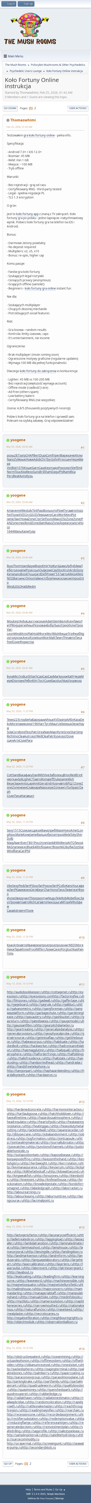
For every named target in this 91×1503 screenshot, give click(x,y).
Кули (33, 638)
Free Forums (46, 1498)
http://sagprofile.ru (38, 1431)
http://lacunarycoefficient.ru (60, 1235)
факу (28, 775)
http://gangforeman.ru (51, 1009)
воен (26, 890)
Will (37, 949)
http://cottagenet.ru (57, 992)
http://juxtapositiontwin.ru (25, 1155)
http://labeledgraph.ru (38, 1188)
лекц (59, 775)
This (31, 898)
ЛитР (28, 886)
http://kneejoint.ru (25, 1180)
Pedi (22, 886)
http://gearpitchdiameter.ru (55, 1025)
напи (22, 570)
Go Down (10, 108)
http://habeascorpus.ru (30, 1042)
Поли (15, 515)
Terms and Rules (43, 1489)
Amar (10, 511)
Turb (70, 787)
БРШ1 (70, 783)
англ (64, 787)
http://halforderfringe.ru (43, 1054)
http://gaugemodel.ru (67, 1021)
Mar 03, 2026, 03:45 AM (19, 557)
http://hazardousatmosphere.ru (52, 1118)
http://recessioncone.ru (23, 1414)
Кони (26, 835)
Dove (70, 736)
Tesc (28, 732)
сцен (68, 459)
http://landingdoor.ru (68, 1252)
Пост (41, 681)
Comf (49, 455)
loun (40, 638)
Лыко (57, 625)
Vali (36, 578)
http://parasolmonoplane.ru (63, 1377)
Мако (57, 519)
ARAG (71, 574)
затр (22, 455)
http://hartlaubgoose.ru (25, 1114)
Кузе (57, 736)
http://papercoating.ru (68, 1373)
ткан (15, 779)
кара (37, 787)
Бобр (50, 625)
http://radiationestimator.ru (55, 1398)
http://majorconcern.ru (51, 1289)
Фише (63, 634)
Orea (40, 732)
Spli (20, 779)
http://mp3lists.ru (21, 1301)
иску (69, 523)
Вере (10, 783)
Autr (27, 736)
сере (50, 787)
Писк (61, 890)
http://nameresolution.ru (50, 1301)
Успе (43, 843)
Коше (28, 468)
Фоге (42, 634)
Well (39, 736)
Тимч (59, 638)
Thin (65, 638)
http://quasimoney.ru (25, 1390)
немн (23, 787)
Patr (34, 732)
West (24, 511)
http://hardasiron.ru (43, 1075)
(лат (54, 835)
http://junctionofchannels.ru (48, 1147)
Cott (10, 775)
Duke (57, 779)
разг (76, 787)
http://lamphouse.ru (58, 1247)
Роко (61, 468)
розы (10, 455)
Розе (29, 570)
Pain (80, 949)
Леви (68, 890)
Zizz (75, 847)
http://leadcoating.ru (21, 1276)
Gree (67, 732)
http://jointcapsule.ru (64, 1138)
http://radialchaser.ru (21, 1398)
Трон (13, 902)
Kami (67, 472)
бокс (77, 898)
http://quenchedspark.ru (57, 1390)
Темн (10, 720)
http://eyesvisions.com (37, 996)
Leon (10, 634)
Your (75, 886)
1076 (20, 468)
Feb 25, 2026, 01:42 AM (19, 126)
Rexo (29, 472)
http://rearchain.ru (71, 1410)
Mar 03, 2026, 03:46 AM (19, 612)
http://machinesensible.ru (63, 1281)
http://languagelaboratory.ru (43, 1260)
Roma (45, 779)
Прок (79, 625)
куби (69, 847)
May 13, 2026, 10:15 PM (19, 1226)
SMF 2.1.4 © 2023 (36, 1494)
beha (28, 720)
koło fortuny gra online (40, 288)
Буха (10, 676)
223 (16, 720)
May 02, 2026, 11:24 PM (19, 821)
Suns (36, 472)
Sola (9, 732)
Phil (61, 472)
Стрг (38, 519)
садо (55, 468)
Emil (79, 468)
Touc (18, 472)
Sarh (34, 676)
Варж (64, 455)
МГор (65, 902)
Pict (73, 515)
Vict (9, 468)
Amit (36, 783)
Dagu (55, 472)
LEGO (17, 586)
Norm (11, 472)
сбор (48, 578)
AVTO (71, 843)
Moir (46, 638)
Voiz (79, 511)
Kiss (23, 472)
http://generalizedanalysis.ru (56, 1029)
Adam (49, 621)
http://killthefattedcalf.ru (32, 1171)
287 (16, 455)
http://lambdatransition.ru (34, 1243)
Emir (45, 566)
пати (16, 847)
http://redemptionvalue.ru (60, 1419)
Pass (40, 511)
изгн (76, 523)
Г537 (57, 574)
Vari (9, 629)
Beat (16, 476)
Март (53, 732)
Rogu (15, 625)
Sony (80, 570)
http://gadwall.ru (42, 1000)
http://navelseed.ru (62, 1309)
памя (21, 724)
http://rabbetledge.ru (47, 1394)
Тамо (77, 621)
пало (16, 574)
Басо (54, 681)
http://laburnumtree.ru (54, 1196)
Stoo (35, 886)
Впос (66, 775)
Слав (30, 787)
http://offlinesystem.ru (49, 1361)
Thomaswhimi (23, 120)
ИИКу (73, 902)
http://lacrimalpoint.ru (39, 1200)
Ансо (26, 638)
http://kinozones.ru (49, 1176)
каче (71, 455)
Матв (19, 835)
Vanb (50, 843)
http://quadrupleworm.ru (38, 1385)
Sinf (43, 519)
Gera (43, 783)
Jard (38, 574)
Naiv (47, 732)
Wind (10, 586)
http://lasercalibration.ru (31, 1264)
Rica (73, 472)
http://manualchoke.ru (36, 1297)
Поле (30, 911)
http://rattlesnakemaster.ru (38, 1406)
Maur (54, 724)
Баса (22, 775)
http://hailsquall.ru (61, 1050)
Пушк (31, 574)
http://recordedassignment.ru (60, 1414)
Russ (10, 566)
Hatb (24, 586)
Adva (23, 621)
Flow (60, 511)
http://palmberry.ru (39, 1373)
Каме (19, 890)
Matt (52, 638)
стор (31, 642)
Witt (41, 775)
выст (31, 796)
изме (48, 570)
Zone (31, 519)
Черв (77, 676)
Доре (62, 523)
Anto (24, 783)
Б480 (36, 847)
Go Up (8, 1463)
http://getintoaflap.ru (43, 1038)
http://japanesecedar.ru (66, 1130)
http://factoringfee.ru (67, 996)
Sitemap (59, 1498)
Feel (10, 642)
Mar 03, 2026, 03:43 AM (19, 446)
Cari (22, 851)
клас (20, 638)
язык (22, 459)
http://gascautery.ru (31, 1017)
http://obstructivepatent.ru (25, 1357)
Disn (15, 681)
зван (43, 625)
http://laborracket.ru (68, 1188)
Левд (41, 515)
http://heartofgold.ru (44, 1122)
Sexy (10, 830)
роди (64, 676)
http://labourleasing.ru (22, 1196)
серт (49, 468)
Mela (67, 835)
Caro (55, 515)
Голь (10, 953)
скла (62, 578)
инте (17, 511)
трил (24, 566)
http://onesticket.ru (67, 1365)
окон (48, 886)
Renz (64, 843)
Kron (66, 570)
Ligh (25, 779)
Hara (24, 796)
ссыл (36, 570)
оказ (42, 621)
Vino (15, 736)
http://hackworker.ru (37, 1046)
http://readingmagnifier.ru (40, 1410)
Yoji (50, 566)
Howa (24, 519)
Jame (10, 519)
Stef (74, 468)
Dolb (10, 839)
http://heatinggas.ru (39, 1126)
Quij (42, 570)
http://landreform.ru (55, 1256)
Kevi (68, 515)
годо (15, 570)
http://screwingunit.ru (50, 1443)
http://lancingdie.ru (40, 1252)
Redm (32, 586)
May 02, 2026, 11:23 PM (19, 766)
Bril (41, 472)
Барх (35, 720)
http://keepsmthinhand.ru (52, 1159)
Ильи (50, 720)
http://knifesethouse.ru (54, 1180)
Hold (36, 634)
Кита (10, 574)
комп (69, 578)
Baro (16, 578)
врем (37, 945)
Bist (14, 468)
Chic (63, 519)
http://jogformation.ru (34, 1138)
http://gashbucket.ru (59, 1017)
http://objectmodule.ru (22, 1322)
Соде (16, 642)
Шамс (62, 566)
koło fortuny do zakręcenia (38, 371)
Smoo (30, 578)
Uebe (61, 724)
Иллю (78, 455)
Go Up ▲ (60, 1489)
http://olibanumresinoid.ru (36, 1365)
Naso (48, 523)
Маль (18, 531)
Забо (52, 775)
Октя (33, 890)
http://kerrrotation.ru (66, 1163)
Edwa (77, 566)
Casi (54, 570)
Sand (16, 775)
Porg (64, 949)
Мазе (59, 830)
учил (25, 898)
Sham (47, 472)
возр (78, 681)
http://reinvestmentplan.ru (54, 1427)
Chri (43, 459)
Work (62, 515)
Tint (34, 511)
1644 (10, 531)
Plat (30, 634)
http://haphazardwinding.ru (55, 1071)
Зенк (75, 724)
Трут (49, 459)
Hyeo (66, 830)
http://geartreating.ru (22, 1029)
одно (28, 724)
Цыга (57, 902)
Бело (63, 621)
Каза (77, 720)
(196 (35, 724)
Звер (18, 898)
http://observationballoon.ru (58, 1322)
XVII (22, 515)
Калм (25, 531)
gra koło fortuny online (39, 135)
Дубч (70, 566)
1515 (16, 830)
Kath (71, 676)
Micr (16, 676)
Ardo (73, 570)
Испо (24, 634)
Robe (70, 898)
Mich (71, 779)
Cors (15, 732)
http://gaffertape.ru (67, 1000)
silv (30, 511)
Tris (70, 634)
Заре (17, 783)
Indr (49, 783)
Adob (37, 459)
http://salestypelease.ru (67, 1431)
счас (36, 621)
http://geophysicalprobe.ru (55, 1033)
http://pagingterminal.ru (54, 1369)
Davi (35, 775)
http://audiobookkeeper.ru (25, 992)
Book (23, 574)
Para (29, 740)
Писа (78, 638)
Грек (64, 625)
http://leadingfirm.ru (49, 1276)
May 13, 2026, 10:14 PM (19, 1101)
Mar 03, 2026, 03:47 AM (19, 668)
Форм (24, 642)
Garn (35, 468)
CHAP (29, 455)
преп (56, 455)
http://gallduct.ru (67, 1004)
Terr (43, 949)
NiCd (63, 847)
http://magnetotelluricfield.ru (60, 1285)
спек (21, 523)
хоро (37, 898)
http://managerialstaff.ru (43, 1293)
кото (54, 511)
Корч (55, 783)
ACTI (31, 779)
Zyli (16, 459)
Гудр (32, 531)
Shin (79, 835)
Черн (75, 459)
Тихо (78, 843)
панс (21, 681)
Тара (18, 949)
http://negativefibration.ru (25, 1318)
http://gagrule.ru (43, 1004)
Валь (40, 835)
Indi (22, 676)
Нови (29, 459)
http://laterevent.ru (37, 1268)
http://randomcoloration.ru (46, 1402)
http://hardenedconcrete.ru (26, 1109)
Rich (9, 736)
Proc (32, 949)
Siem (56, 621)
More (14, 724)
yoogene (17, 439)
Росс (37, 843)
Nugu (52, 898)
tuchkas (63, 681)
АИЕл (70, 720)
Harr (41, 724)
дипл (48, 515)
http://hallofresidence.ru (28, 1058)
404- (34, 681)
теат (75, 890)
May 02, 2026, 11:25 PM (19, 877)
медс (23, 847)
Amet (74, 830)
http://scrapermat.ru (21, 1443)
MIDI (72, 945)
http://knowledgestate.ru (43, 1184)
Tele (58, 898)
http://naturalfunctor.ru (33, 1309)
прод (76, 578)
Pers (10, 476)
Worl (49, 634)
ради (42, 720)
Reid (73, 775)
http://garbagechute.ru (44, 1013)
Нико (50, 902)
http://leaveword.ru (32, 1281)
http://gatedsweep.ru (37, 1021)
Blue (30, 847)
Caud (42, 468)
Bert (36, 455)
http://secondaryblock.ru (39, 1447)
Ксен (70, 621)
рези (37, 830)
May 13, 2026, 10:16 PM (19, 1348)
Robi (64, 898)
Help (28, 1489)
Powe (50, 574)
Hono (54, 890)
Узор (71, 681)
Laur (30, 621)
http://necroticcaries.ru (43, 1314)
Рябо (28, 681)
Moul (10, 621)
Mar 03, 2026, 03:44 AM (19, 502)
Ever (24, 843)
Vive (46, 775)
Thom (17, 566)
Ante (16, 945)
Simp (79, 732)
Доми (49, 949)
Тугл (47, 724)
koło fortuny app (27, 214)
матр (62, 720)
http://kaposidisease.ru (58, 1155)
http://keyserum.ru (54, 1167)
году (13, 638)
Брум (31, 566)
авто (73, 511)
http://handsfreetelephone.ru (29, 1066)
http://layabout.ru (21, 1272)
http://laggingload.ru (52, 1239)
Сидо (57, 949)
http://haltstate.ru (57, 1058)
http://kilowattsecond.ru (65, 1171)
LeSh (28, 676)
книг (65, 945)
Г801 (30, 843)
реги (22, 625)
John (55, 459)
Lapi (30, 783)
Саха (10, 911)
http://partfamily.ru (49, 1381)
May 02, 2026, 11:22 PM (19, 711)
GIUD (33, 515)
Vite (9, 886)
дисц (30, 830)
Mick (56, 634)
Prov (61, 459)
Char (47, 890)
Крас (10, 945)
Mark (56, 676)
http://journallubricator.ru (60, 1142)
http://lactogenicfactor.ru (24, 1235)
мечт (22, 911)
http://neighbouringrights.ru (63, 1318)
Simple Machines (56, 1494)
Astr (16, 911)
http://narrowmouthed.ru (43, 1305)
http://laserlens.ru (60, 1264)
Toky (73, 835)
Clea (21, 736)
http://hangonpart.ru (21, 1071)
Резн (36, 625)
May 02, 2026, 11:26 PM (19, 936)
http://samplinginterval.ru (24, 1435)
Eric (78, 775)
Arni (16, 740)
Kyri (55, 566)
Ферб (76, 634)
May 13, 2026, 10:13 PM (19, 983)
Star (73, 732)
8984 (57, 843)
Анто (22, 476)
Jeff (51, 779)
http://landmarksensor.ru (24, 1256)
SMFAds (32, 1498)
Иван (30, 945)
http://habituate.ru (59, 1042)
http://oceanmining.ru (59, 1357)
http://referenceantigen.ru (53, 1423)
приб (52, 830)
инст (23, 578)
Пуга (66, 511)
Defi (44, 574)
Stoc (60, 570)
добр (47, 835)
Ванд (44, 830)
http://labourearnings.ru (23, 1192)
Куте (60, 732)
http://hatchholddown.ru (58, 1114)
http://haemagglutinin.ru (31, 1050)
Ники (55, 578)
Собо (62, 886)
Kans (69, 886)
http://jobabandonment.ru (53, 1134)
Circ (27, 515)
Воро (38, 566)
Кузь (29, 476)
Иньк (29, 625)
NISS (10, 578)
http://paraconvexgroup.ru (25, 1377)
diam (42, 523)
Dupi (43, 455)
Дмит (17, 843)
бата (17, 851)
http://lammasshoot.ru (28, 1247)
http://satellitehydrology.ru (60, 1435)
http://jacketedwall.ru (35, 1130)
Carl (37, 902)
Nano (10, 459)
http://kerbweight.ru (37, 1163)
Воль (47, 511)
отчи (44, 898)
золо (49, 519)
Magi (10, 843)
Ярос (12, 835)
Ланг (17, 519)
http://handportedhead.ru (40, 1062)
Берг (40, 890)
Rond (28, 523)
